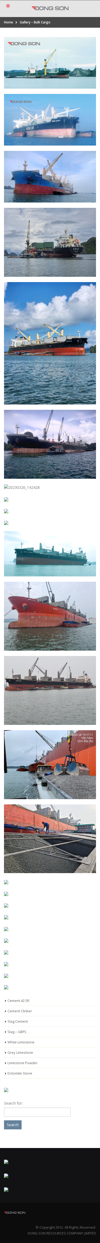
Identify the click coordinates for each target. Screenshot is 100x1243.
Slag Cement (17, 1021)
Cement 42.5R (18, 1000)
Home (8, 22)
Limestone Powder (22, 1062)
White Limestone (20, 1042)
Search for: (13, 1103)
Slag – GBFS (16, 1031)
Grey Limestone (20, 1052)
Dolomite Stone (19, 1073)
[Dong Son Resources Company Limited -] (50, 8)
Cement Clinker (19, 1011)
